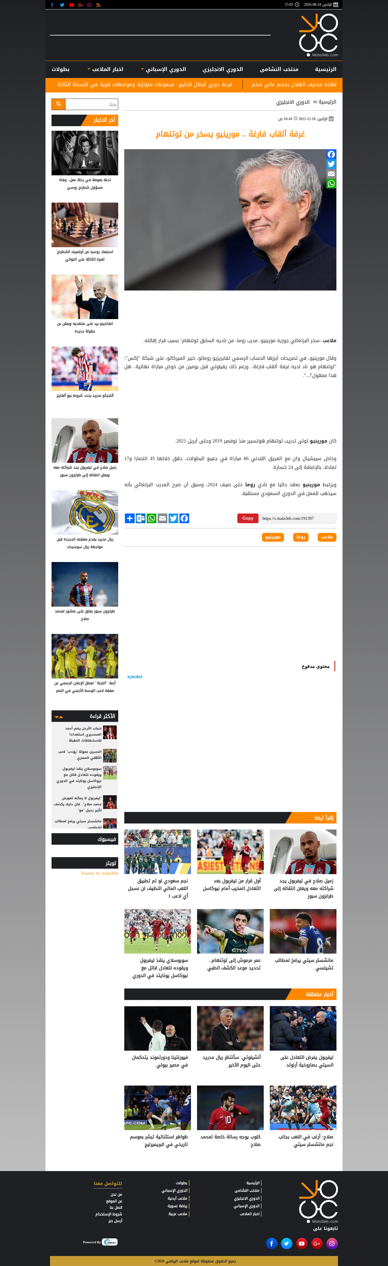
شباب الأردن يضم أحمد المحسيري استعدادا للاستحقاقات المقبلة (83, 734)
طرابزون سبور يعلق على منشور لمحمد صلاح (85, 615)
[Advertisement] (230, 395)
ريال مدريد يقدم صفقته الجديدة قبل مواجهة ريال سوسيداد (85, 543)
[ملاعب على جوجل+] (81, 4)
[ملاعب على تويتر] (63, 4)
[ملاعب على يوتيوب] (72, 4)
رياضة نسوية (177, 1206)
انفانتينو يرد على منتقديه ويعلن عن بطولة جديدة (85, 327)
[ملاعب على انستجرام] (90, 4)
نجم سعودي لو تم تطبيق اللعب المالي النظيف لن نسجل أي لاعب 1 (158, 888)
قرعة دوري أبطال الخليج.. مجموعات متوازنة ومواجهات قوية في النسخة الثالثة (209, 84)
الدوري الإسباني (165, 69)
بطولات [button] (60, 69)
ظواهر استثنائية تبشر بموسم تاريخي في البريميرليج (159, 1141)
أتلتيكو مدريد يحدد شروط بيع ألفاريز (85, 395)
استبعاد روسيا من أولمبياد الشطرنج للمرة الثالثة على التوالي (85, 255)
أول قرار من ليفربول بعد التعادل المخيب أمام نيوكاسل (232, 885)
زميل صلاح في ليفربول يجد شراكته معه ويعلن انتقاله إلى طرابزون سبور (303, 888)
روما (250, 484)
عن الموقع (114, 1201)
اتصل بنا (116, 1207)
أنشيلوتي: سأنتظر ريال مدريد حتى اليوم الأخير (232, 1061)
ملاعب (328, 340)
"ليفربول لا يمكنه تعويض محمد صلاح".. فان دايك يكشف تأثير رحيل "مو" (78, 804)
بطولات (181, 1183)
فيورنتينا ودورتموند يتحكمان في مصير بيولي (160, 1061)
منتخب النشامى (279, 69)
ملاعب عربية (178, 1214)
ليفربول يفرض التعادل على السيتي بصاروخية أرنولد (306, 1061)
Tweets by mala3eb (99, 873)
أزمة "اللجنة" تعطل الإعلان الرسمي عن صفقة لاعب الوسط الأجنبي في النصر (84, 687)
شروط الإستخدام (108, 1214)
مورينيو (318, 441)
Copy (247, 518)
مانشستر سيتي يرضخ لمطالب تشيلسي (304, 964)
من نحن (116, 1194)
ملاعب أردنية (177, 1198)
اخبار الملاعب (249, 1214)
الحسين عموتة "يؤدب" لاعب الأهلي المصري (80, 755)
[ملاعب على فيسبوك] (54, 4)
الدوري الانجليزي (222, 69)
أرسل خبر (115, 1221)
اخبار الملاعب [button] (106, 69)
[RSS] (99, 4)
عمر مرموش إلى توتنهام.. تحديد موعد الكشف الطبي (234, 964)
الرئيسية (325, 69)
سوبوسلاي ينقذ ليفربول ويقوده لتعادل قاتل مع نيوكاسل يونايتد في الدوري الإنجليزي (160, 968)
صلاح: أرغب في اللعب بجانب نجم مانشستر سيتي (306, 1141)
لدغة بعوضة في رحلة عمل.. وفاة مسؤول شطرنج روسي (85, 184)
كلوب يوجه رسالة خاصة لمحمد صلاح (230, 1141)
